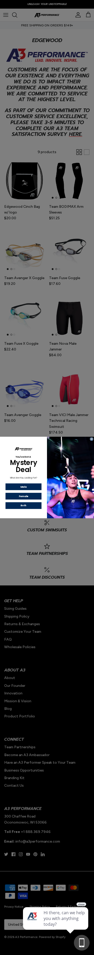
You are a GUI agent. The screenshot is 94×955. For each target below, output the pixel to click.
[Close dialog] (91, 439)
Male (23, 486)
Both (23, 505)
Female (23, 496)
